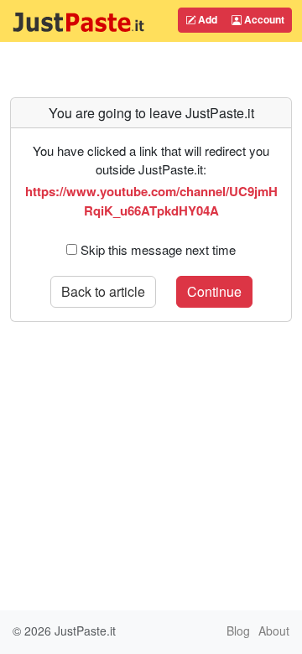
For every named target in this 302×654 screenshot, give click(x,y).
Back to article (103, 291)
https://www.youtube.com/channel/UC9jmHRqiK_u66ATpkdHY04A (151, 200)
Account (263, 19)
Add (206, 19)
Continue (214, 291)
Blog (238, 630)
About (273, 630)
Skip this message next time (158, 249)
